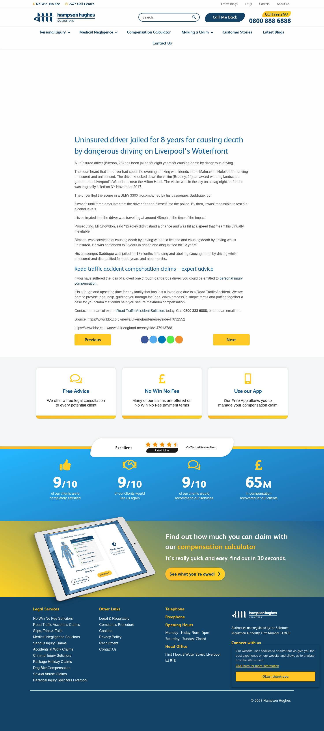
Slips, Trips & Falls (47, 631)
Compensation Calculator (149, 32)
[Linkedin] (162, 339)
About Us (283, 4)
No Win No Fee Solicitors (53, 618)
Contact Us (162, 43)
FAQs (248, 4)
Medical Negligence (96, 32)
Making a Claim (195, 32)
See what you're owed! (192, 574)
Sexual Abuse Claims (50, 674)
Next (231, 339)
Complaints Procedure (116, 625)
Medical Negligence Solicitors (56, 637)
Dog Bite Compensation (52, 668)
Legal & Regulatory (114, 618)
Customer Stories (237, 32)
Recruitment (108, 643)
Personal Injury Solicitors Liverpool (60, 680)
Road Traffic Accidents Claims (56, 625)
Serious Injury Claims (50, 643)
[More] (179, 339)
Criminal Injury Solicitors (52, 655)
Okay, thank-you (276, 676)
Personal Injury (53, 32)
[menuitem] (54, 32)
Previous (93, 339)
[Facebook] (145, 339)
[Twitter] (153, 339)
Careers (264, 4)
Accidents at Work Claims (53, 649)
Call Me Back (225, 17)
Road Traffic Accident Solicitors (140, 311)
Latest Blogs (229, 4)
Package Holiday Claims (52, 662)
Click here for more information (257, 666)
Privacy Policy (110, 637)
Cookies (105, 631)
